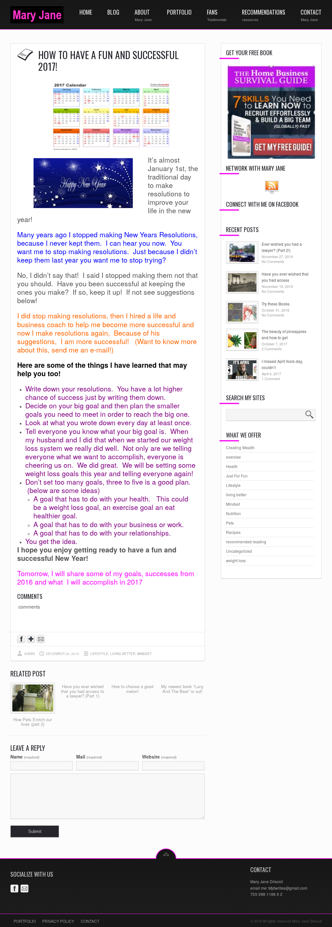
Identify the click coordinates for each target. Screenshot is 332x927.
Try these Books (276, 303)
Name (24, 756)
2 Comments (272, 348)
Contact (90, 921)
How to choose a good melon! (132, 688)
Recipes (233, 532)
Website (159, 756)
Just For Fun (237, 475)
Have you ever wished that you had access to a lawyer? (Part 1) (82, 691)
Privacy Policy (58, 921)
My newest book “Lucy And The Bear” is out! (182, 688)
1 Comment (271, 378)
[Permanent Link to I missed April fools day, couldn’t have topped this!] (242, 377)
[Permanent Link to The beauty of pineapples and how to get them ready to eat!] (242, 347)
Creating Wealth (240, 447)
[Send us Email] (42, 640)
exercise (233, 457)
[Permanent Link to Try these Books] (242, 320)
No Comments (273, 261)
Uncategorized (239, 551)
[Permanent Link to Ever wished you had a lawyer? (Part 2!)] (242, 260)
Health (232, 466)
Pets (230, 522)
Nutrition (233, 513)
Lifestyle (99, 653)
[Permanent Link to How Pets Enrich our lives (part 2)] (32, 711)
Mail (89, 756)
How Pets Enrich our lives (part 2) (32, 721)
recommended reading (246, 541)
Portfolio (25, 921)
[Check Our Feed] (271, 193)
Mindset (144, 653)
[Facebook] (15, 889)
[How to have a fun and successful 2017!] (108, 149)
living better (122, 653)
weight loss (236, 560)
